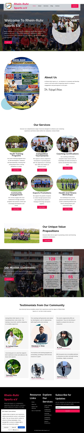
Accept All (21, 427)
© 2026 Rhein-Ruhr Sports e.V (42, 430)
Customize (6, 427)
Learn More (16, 169)
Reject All (14, 427)
